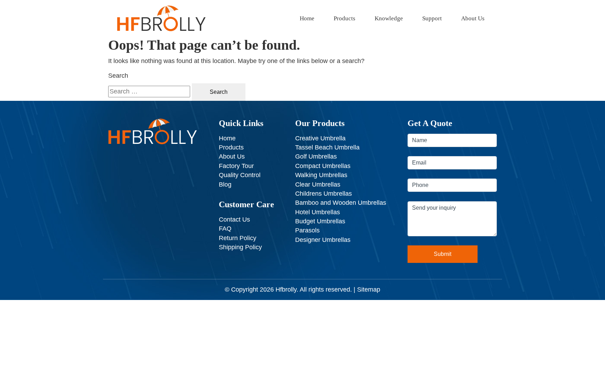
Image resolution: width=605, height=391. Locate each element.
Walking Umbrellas (321, 175)
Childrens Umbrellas (323, 193)
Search (118, 75)
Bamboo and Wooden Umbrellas (340, 202)
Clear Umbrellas (317, 184)
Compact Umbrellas (322, 165)
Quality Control (239, 175)
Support (432, 18)
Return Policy (237, 238)
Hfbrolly (286, 289)
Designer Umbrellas (322, 239)
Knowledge (389, 18)
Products (344, 18)
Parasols (307, 230)
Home (307, 18)
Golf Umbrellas (316, 156)
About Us (473, 18)
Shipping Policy (240, 247)
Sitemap (368, 289)
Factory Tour (236, 165)
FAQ (225, 228)
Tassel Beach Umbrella (327, 147)
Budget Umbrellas (320, 221)
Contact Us (234, 219)
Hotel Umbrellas (317, 212)
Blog (225, 184)
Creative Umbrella (320, 138)
